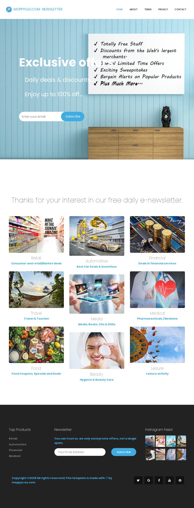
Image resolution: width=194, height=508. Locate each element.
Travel (36, 313)
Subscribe (73, 116)
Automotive (97, 261)
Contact (180, 9)
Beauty (96, 374)
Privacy (163, 9)
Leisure (157, 368)
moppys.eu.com (23, 482)
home (119, 9)
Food (36, 368)
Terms (148, 9)
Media (96, 319)
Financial (157, 258)
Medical (157, 313)
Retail (36, 258)
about (134, 9)
